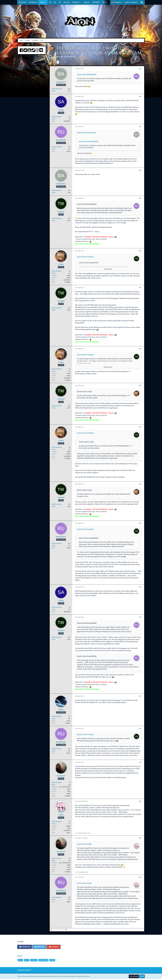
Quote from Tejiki (84, 844)
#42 (140, 96)
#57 (140, 762)
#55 (140, 696)
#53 (140, 587)
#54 (140, 617)
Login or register (131, 2)
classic (34, 960)
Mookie (79, 237)
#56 (140, 728)
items (52, 960)
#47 (140, 287)
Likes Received (56, 89)
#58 (140, 801)
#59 (140, 838)
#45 (140, 198)
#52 (140, 523)
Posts (53, 91)
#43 (140, 126)
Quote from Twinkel (85, 257)
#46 (140, 251)
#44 (140, 170)
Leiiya (60, 57)
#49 (140, 385)
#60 (139, 877)
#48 (140, 349)
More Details (134, 976)
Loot (27, 960)
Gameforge (43, 960)
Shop (20, 960)
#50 (140, 427)
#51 (140, 484)
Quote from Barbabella (86, 132)
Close (142, 976)
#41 (140, 68)
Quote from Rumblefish (87, 74)
